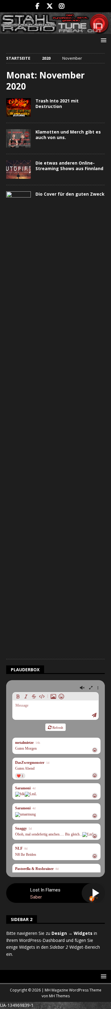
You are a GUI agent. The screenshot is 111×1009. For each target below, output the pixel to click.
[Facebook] (37, 6)
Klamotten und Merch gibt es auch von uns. (68, 134)
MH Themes (59, 996)
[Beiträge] (18, 107)
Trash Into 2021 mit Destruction (57, 103)
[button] (102, 40)
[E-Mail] (73, 6)
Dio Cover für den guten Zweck (70, 194)
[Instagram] (61, 6)
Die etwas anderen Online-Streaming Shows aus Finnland (69, 165)
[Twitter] (49, 6)
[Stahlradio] (55, 30)
